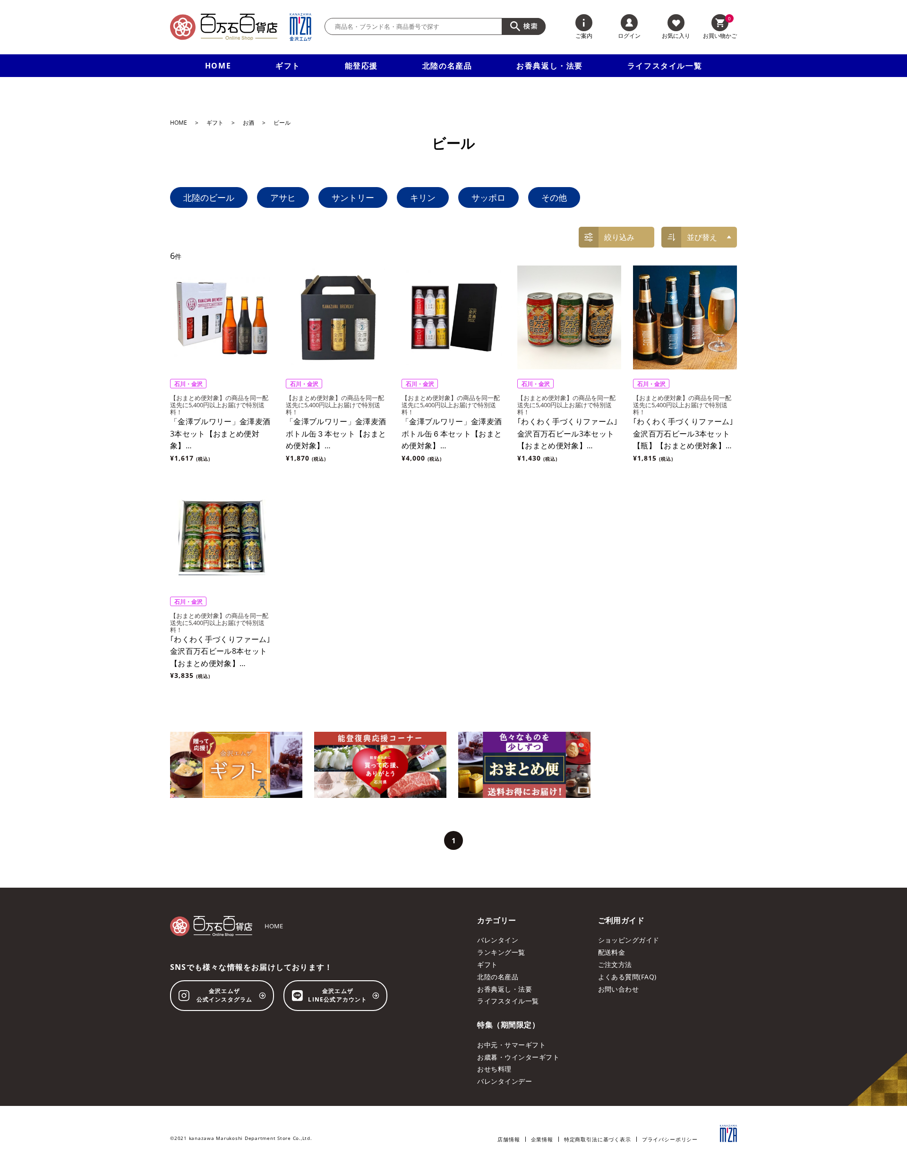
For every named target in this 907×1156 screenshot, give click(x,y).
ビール (282, 123)
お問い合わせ (618, 989)
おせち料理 (494, 1068)
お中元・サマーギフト (511, 1044)
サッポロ (488, 197)
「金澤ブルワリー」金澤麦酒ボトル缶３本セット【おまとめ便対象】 (336, 433)
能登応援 (361, 65)
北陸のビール (208, 197)
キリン (423, 197)
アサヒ (283, 197)
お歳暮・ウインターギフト (518, 1057)
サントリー (353, 197)
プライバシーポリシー (670, 1139)
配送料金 (611, 952)
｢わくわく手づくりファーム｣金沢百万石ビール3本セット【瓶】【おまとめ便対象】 (683, 433)
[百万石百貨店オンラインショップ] (223, 27)
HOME (218, 65)
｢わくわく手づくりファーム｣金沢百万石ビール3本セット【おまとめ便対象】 (567, 433)
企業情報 (542, 1139)
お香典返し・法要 (549, 65)
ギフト (287, 65)
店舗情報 (508, 1139)
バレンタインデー (504, 1081)
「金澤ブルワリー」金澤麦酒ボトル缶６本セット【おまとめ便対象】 (452, 433)
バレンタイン (497, 939)
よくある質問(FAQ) (627, 976)
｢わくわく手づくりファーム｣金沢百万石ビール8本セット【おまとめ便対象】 (220, 651)
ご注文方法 (615, 964)
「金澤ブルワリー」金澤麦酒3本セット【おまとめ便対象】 (220, 433)
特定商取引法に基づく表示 (597, 1139)
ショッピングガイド (628, 939)
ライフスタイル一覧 (664, 65)
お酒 (248, 123)
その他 (554, 197)
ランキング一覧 (501, 952)
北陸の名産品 (447, 65)
